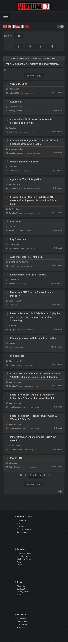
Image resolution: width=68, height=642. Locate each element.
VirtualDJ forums (16, 64)
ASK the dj (16, 101)
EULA (19, 595)
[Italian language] (22, 26)
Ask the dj (15, 221)
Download (21, 520)
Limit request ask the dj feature (28, 274)
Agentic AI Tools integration (26, 179)
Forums (20, 565)
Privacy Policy (23, 592)
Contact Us (22, 589)
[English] (5, 26)
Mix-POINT (16, 458)
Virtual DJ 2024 (18, 84)
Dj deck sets (17, 356)
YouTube (23, 622)
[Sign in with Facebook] (18, 46)
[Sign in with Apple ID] (41, 46)
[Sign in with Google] (52, 46)
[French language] (14, 26)
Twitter (21, 627)
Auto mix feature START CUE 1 (27, 257)
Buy (18, 523)
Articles (20, 562)
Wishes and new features (44, 64)
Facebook (22, 619)
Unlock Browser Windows (24, 161)
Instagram (23, 624)
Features (20, 526)
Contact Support (24, 553)
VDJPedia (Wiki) (24, 559)
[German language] (18, 26)
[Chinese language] (27, 26)
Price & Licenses (24, 529)
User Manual (22, 556)
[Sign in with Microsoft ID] (30, 46)
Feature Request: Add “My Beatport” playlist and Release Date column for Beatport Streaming (35, 317)
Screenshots (22, 532)
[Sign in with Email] (19, 36)
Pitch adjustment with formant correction (33, 338)
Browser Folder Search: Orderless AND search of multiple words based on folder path (33, 200)
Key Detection (18, 239)
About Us (21, 586)
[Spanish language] (9, 26)
